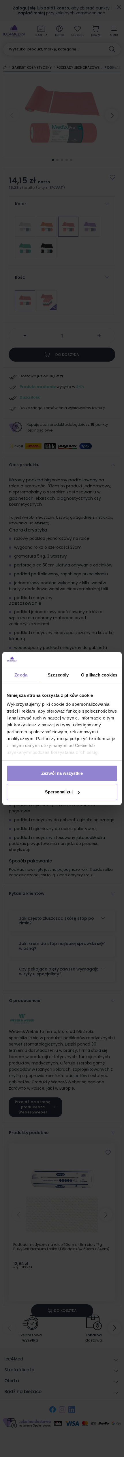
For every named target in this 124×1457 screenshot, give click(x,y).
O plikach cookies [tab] (99, 674)
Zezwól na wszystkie (62, 773)
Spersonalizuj (59, 791)
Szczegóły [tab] (58, 674)
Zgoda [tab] (20, 674)
